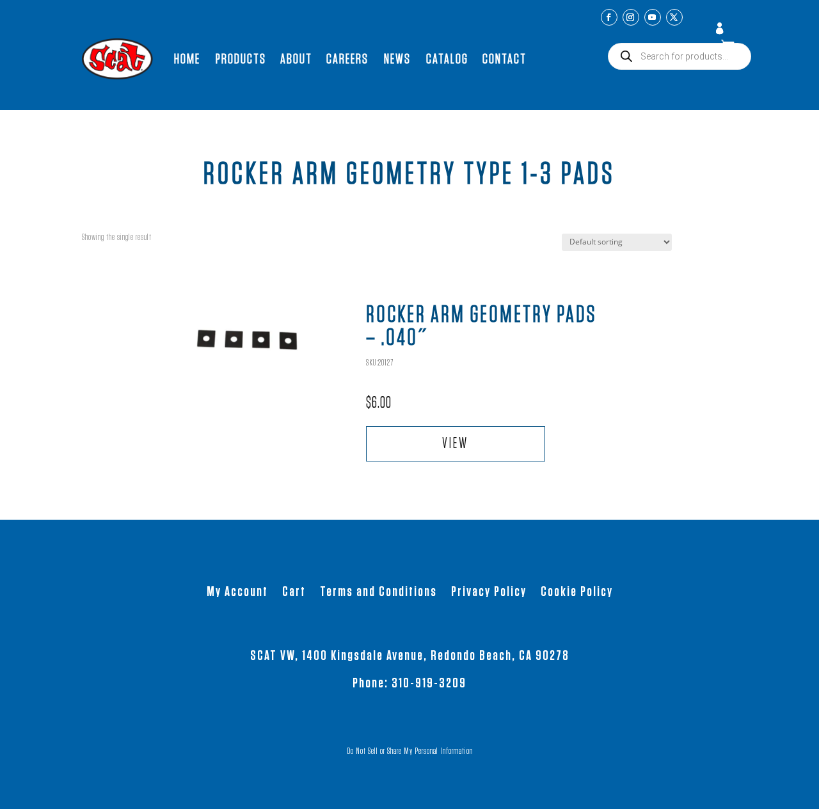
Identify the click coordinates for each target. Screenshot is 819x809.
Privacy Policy (489, 592)
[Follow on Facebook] (609, 17)
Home (187, 59)
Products (241, 59)
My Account (721, 29)
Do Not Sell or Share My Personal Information (410, 751)
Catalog (447, 59)
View (455, 444)
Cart (294, 592)
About (296, 59)
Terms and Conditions (378, 592)
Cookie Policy (577, 592)
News (397, 59)
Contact (504, 59)
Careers (347, 59)
